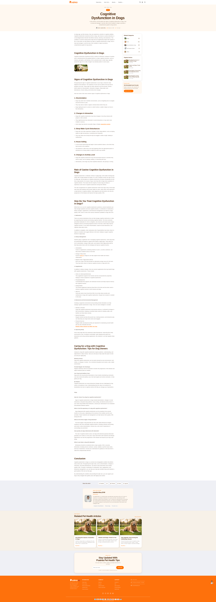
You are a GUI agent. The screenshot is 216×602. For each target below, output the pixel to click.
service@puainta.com (136, 585)
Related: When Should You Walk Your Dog (86, 326)
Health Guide (117, 589)
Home (105, 7)
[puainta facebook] (103, 593)
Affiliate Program (101, 585)
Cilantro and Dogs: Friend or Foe (107, 537)
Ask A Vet (106, 2)
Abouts (113, 2)
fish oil (82, 255)
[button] (145, 2)
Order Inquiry (84, 582)
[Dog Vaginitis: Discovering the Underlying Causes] (131, 527)
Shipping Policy (85, 587)
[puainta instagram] (108, 593)
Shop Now (98, 2)
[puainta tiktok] (110, 593)
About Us (100, 582)
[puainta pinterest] (105, 593)
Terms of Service (85, 589)
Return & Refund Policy (86, 585)
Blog (108, 7)
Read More (78, 545)
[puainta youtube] (113, 593)
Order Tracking (117, 585)
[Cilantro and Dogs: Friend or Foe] (108, 527)
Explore (120, 2)
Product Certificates (101, 587)
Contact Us (116, 582)
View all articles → (138, 516)
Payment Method (117, 587)
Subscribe (120, 567)
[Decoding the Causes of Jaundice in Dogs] (85, 527)
